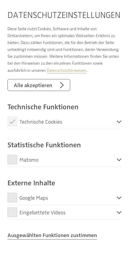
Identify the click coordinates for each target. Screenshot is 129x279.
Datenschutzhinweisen (66, 70)
